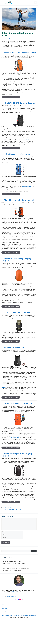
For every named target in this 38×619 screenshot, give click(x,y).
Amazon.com (14, 591)
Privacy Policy (4, 608)
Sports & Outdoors (7, 507)
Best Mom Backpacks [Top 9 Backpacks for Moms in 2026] (13, 559)
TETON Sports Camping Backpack (17, 313)
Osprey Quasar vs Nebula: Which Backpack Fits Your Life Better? (15, 565)
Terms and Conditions (6, 609)
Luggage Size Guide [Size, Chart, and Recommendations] (13, 563)
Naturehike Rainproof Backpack (16, 348)
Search (2, 548)
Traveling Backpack (26, 186)
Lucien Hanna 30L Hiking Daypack (17, 154)
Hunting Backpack (15, 241)
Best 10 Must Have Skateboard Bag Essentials (12, 510)
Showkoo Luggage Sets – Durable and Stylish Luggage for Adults (15, 568)
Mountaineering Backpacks (7, 87)
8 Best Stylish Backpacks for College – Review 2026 (12, 570)
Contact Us (3, 606)
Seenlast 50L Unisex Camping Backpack (20, 52)
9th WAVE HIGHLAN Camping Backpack (19, 103)
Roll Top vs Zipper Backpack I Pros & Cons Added (11, 566)
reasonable (31, 299)
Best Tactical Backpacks (27, 139)
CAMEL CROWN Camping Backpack (18, 404)
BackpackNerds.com (5, 588)
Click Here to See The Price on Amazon (10, 96)
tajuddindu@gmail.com (11, 596)
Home (2, 602)
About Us (3, 604)
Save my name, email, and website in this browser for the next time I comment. (19, 539)
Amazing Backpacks (14, 437)
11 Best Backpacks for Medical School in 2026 (11, 561)
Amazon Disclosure (5, 611)
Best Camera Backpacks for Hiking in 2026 (12, 509)
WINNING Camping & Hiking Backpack (19, 200)
